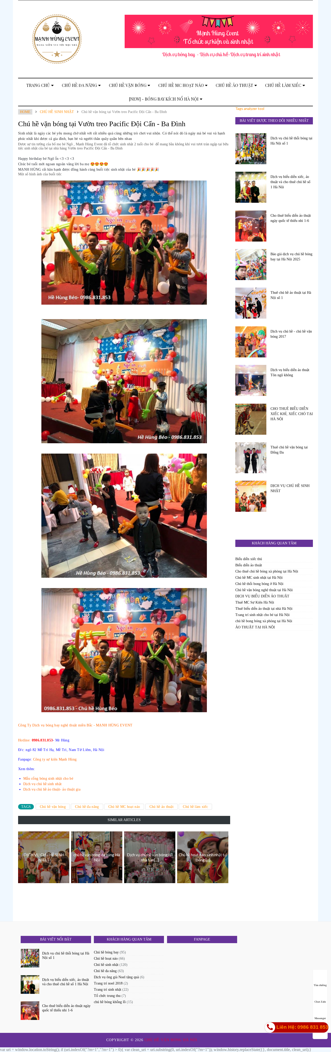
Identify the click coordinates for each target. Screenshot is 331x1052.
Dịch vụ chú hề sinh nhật (42, 784)
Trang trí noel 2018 (108, 983)
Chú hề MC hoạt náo (181, 85)
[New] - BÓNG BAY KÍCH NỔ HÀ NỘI (164, 99)
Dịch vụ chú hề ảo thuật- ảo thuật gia (51, 789)
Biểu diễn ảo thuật (248, 565)
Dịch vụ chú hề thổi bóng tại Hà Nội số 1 (291, 140)
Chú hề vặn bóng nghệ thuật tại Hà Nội (264, 590)
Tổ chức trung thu (107, 996)
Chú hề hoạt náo (106, 958)
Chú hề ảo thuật (234, 85)
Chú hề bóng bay (106, 952)
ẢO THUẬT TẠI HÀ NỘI (255, 627)
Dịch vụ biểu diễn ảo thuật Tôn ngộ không (289, 372)
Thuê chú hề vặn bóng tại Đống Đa (289, 449)
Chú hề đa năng (79, 85)
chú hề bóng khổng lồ (110, 1002)
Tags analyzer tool (249, 108)
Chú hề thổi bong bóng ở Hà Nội (259, 584)
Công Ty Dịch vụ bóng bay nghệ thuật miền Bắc (55, 725)
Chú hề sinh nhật (57, 112)
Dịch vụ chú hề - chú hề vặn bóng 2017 (291, 334)
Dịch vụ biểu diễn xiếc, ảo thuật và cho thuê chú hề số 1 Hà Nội (290, 182)
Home (25, 112)
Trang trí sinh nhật (107, 989)
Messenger (320, 1018)
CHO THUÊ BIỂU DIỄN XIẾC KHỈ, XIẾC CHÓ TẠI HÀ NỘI (291, 414)
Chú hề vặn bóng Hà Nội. (172, 1040)
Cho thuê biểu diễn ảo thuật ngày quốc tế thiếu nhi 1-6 (290, 218)
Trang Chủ (38, 85)
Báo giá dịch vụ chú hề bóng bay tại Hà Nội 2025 (291, 256)
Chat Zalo (320, 1001)
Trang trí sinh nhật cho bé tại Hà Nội (262, 615)
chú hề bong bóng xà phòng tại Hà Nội (263, 621)
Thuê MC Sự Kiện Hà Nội (254, 602)
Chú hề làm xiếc (283, 85)
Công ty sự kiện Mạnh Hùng (55, 759)
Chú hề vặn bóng (127, 85)
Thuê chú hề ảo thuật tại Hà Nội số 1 (290, 295)
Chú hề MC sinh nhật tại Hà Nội (259, 578)
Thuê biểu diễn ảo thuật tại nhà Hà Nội (263, 609)
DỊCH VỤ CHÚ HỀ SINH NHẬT (290, 488)
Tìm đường (320, 985)
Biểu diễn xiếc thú (248, 559)
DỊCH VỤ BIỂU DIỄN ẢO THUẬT (262, 596)
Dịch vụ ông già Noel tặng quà (116, 977)
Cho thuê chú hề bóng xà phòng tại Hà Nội (266, 571)
